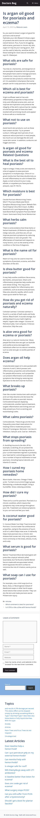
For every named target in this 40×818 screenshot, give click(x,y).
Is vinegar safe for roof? (16, 766)
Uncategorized (10, 736)
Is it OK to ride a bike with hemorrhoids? (21, 607)
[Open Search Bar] (27, 3)
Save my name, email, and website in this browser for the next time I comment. (20, 663)
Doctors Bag (9, 3)
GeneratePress (31, 815)
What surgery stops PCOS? (17, 790)
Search (7, 684)
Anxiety (8, 724)
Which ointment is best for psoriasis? (20, 604)
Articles (8, 601)
